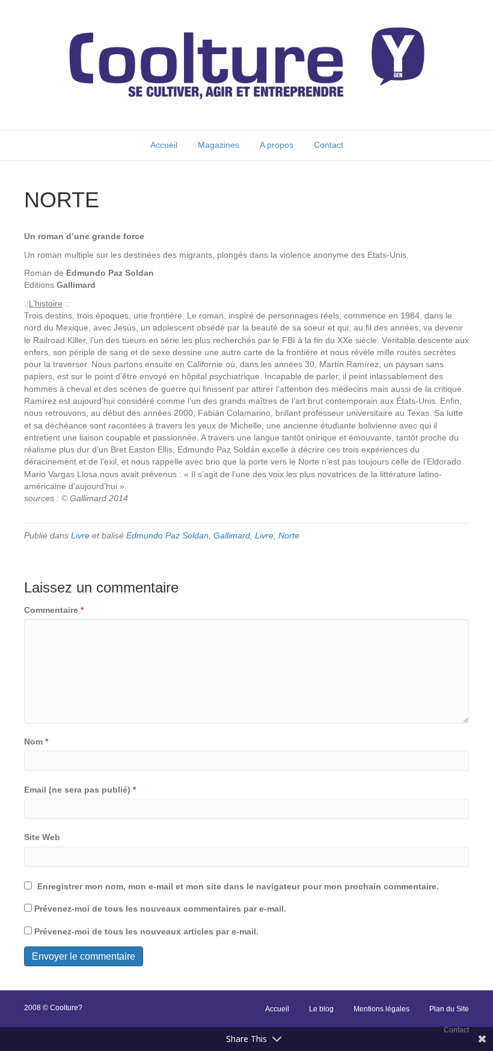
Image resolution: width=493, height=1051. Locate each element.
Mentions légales (381, 1009)
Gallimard (231, 535)
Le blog (321, 1009)
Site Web (42, 837)
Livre (80, 535)
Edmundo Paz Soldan (167, 535)
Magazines (218, 145)
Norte (288, 535)
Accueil (163, 145)
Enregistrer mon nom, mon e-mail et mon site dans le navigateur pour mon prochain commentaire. (238, 886)
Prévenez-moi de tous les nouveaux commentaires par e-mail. (160, 908)
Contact (328, 145)
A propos (276, 145)
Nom (36, 741)
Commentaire (54, 610)
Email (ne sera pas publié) (80, 789)
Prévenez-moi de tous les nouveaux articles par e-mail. (146, 931)
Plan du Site (449, 1009)
